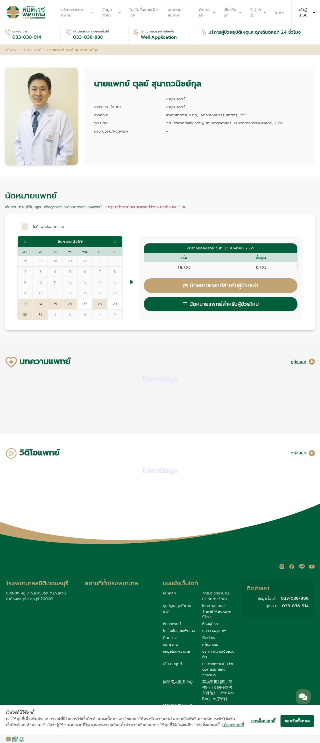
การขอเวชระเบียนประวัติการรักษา (215, 596)
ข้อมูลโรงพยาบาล (176, 651)
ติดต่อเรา (204, 12)
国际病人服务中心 (178, 682)
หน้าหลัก (169, 593)
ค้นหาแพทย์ (172, 624)
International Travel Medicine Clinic (216, 611)
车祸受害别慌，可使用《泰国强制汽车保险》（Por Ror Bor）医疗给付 (218, 690)
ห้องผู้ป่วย (210, 624)
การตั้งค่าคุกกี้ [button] (263, 720)
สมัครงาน (170, 644)
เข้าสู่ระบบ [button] (303, 12)
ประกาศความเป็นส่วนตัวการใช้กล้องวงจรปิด (218, 669)
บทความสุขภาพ (175, 12)
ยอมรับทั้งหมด (297, 720)
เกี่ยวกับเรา (230, 12)
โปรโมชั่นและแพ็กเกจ (144, 12)
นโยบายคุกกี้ (172, 664)
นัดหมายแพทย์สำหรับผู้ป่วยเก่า (224, 286)
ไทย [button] (277, 12)
